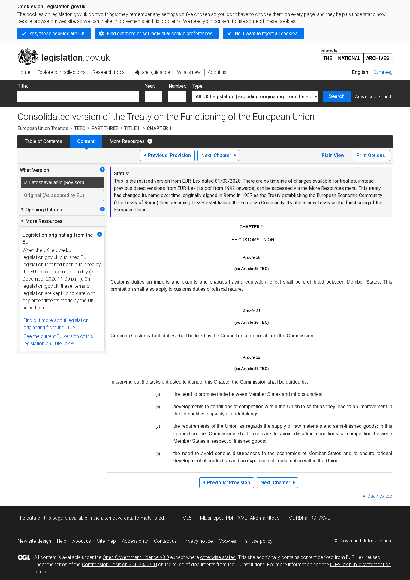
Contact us (165, 541)
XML (242, 518)
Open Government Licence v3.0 (136, 557)
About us (81, 541)
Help (61, 541)
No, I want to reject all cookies (266, 33)
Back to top (379, 496)
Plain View (333, 155)
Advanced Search (374, 96)
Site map (106, 541)
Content (86, 141)
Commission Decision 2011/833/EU (119, 564)
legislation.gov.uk (67, 50)
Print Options (371, 155)
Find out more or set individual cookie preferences (160, 33)
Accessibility (135, 541)
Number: (177, 86)
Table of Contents (43, 141)
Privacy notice (198, 541)
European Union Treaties (42, 128)
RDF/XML (320, 518)
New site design (34, 541)
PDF (230, 518)
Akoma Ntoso (265, 518)
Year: (150, 86)
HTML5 (184, 518)
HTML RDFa (295, 518)
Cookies (227, 541)
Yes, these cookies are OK (57, 33)
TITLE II (132, 128)
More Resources (127, 141)
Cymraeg (383, 72)
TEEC (79, 128)
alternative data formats (126, 518)
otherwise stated (218, 557)
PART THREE (104, 128)
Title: (23, 86)
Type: (197, 86)
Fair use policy (257, 541)
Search (337, 96)
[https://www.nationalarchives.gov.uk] (357, 54)
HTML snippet (208, 518)
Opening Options (41, 210)
